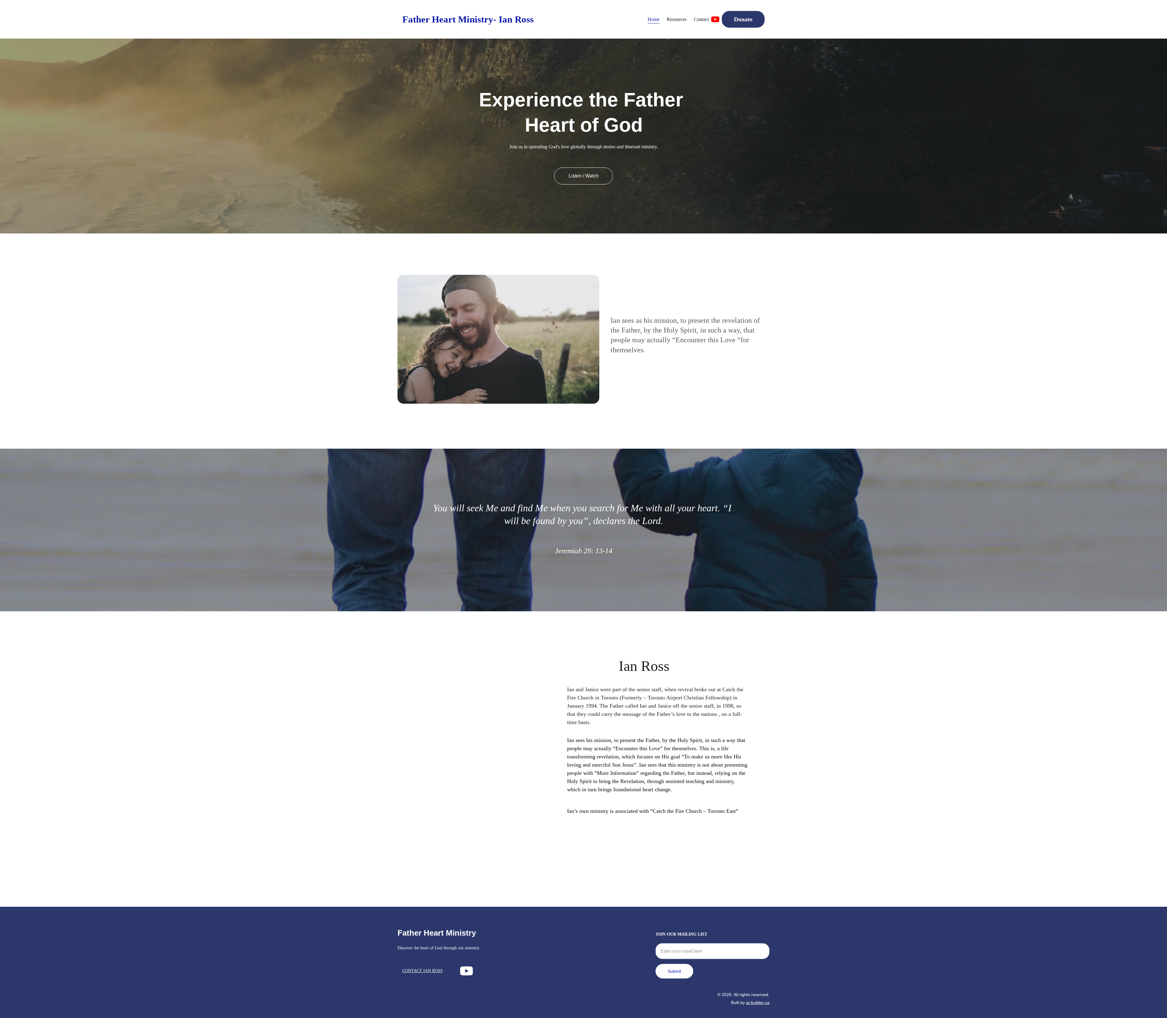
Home (653, 19)
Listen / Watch (584, 175)
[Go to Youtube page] (715, 19)
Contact (701, 19)
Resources (677, 19)
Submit (674, 971)
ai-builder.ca (757, 1002)
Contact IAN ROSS (422, 970)
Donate (743, 19)
